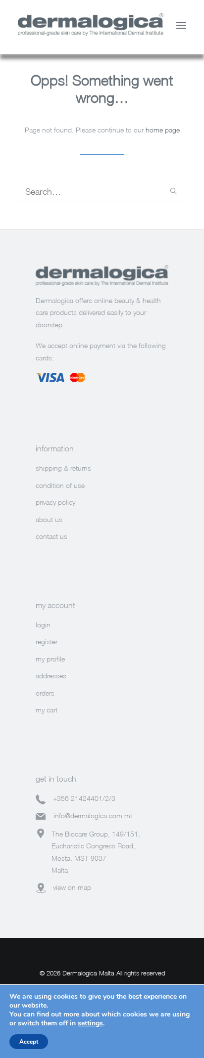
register (46, 641)
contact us (51, 536)
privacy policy (55, 502)
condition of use (60, 485)
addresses (51, 675)
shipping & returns (63, 468)
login (43, 624)
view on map (72, 887)
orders (45, 693)
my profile (50, 659)
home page (163, 130)
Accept (28, 1042)
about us (49, 519)
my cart (46, 709)
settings (90, 1023)
